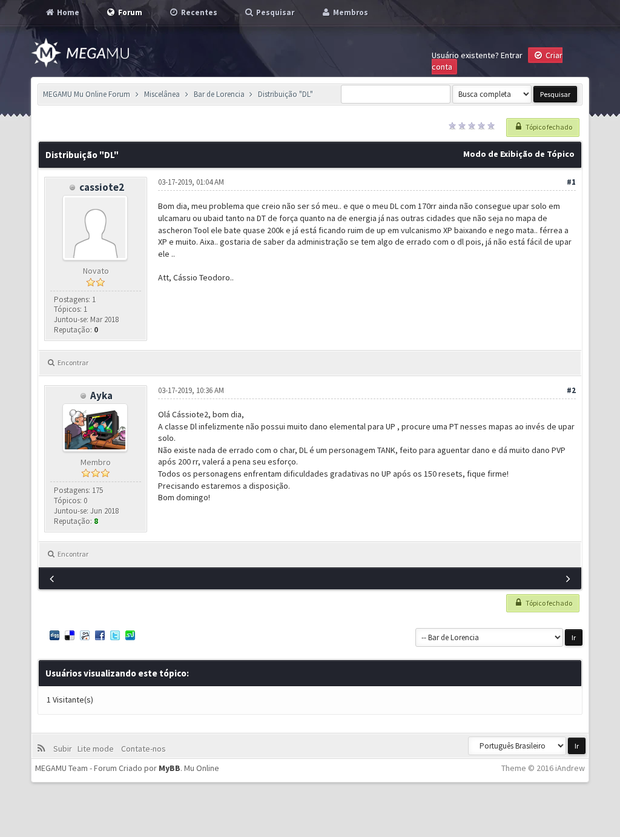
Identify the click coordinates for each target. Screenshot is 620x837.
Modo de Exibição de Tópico (519, 153)
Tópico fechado (548, 126)
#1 (571, 182)
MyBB (169, 768)
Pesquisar (274, 12)
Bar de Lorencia (219, 94)
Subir (64, 748)
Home (67, 12)
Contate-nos (142, 748)
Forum (129, 12)
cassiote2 (101, 187)
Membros (349, 12)
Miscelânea (162, 94)
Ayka (101, 395)
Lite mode (97, 748)
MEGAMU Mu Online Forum (86, 94)
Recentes (198, 12)
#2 (571, 390)
